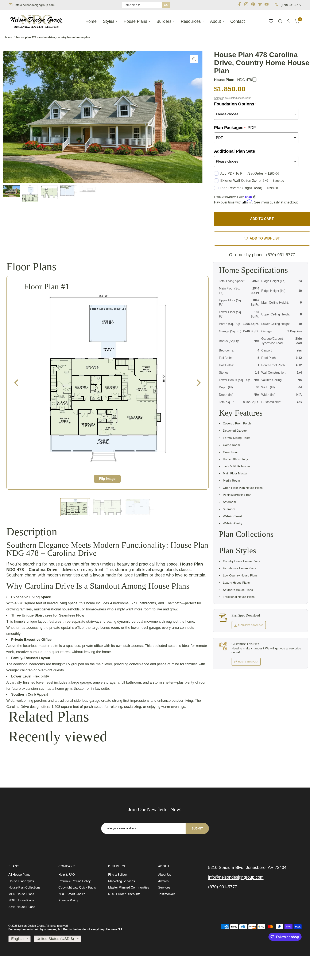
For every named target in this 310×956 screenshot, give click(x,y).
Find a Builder (117, 874)
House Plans (135, 21)
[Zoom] (194, 59)
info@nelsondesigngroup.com (35, 5)
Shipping (219, 98)
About (215, 21)
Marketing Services (121, 881)
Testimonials (166, 894)
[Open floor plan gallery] (107, 378)
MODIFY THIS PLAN (247, 662)
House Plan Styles (21, 881)
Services (164, 887)
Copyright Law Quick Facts (77, 887)
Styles (108, 21)
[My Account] (288, 21)
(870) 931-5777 (291, 5)
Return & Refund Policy (74, 881)
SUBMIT (197, 828)
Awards (163, 881)
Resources (191, 21)
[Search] (280, 21)
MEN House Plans (21, 894)
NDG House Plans (21, 900)
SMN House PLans (21, 907)
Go (166, 5)
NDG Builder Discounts (124, 894)
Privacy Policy (68, 900)
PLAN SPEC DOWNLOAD (250, 625)
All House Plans (19, 874)
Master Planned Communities (128, 887)
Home (91, 21)
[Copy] (254, 80)
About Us (164, 874)
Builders (163, 21)
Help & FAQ (66, 874)
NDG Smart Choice (71, 894)
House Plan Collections (24, 887)
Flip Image (107, 479)
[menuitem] (91, 21)
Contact (237, 21)
